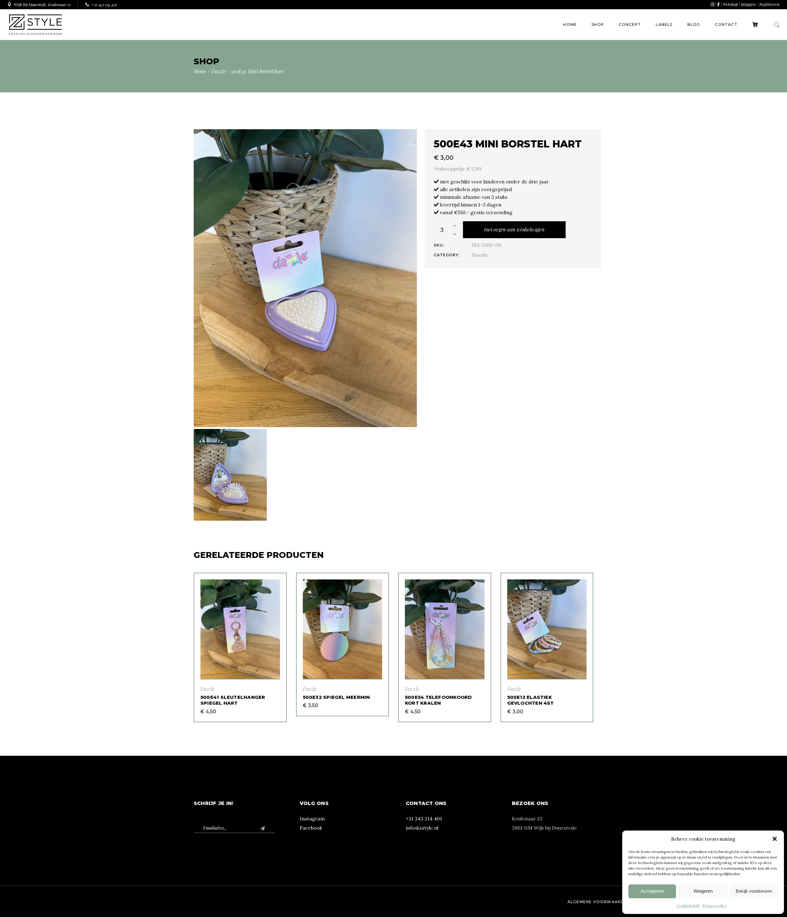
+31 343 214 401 (424, 818)
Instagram (312, 818)
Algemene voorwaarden (599, 901)
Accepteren (652, 891)
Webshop (730, 4)
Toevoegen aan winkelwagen (514, 229)
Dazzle (480, 255)
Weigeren (703, 891)
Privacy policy (714, 905)
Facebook (311, 828)
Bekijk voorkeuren (754, 891)
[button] (775, 839)
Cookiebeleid (688, 905)
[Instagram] (712, 4)
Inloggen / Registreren (760, 4)
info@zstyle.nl (422, 828)
